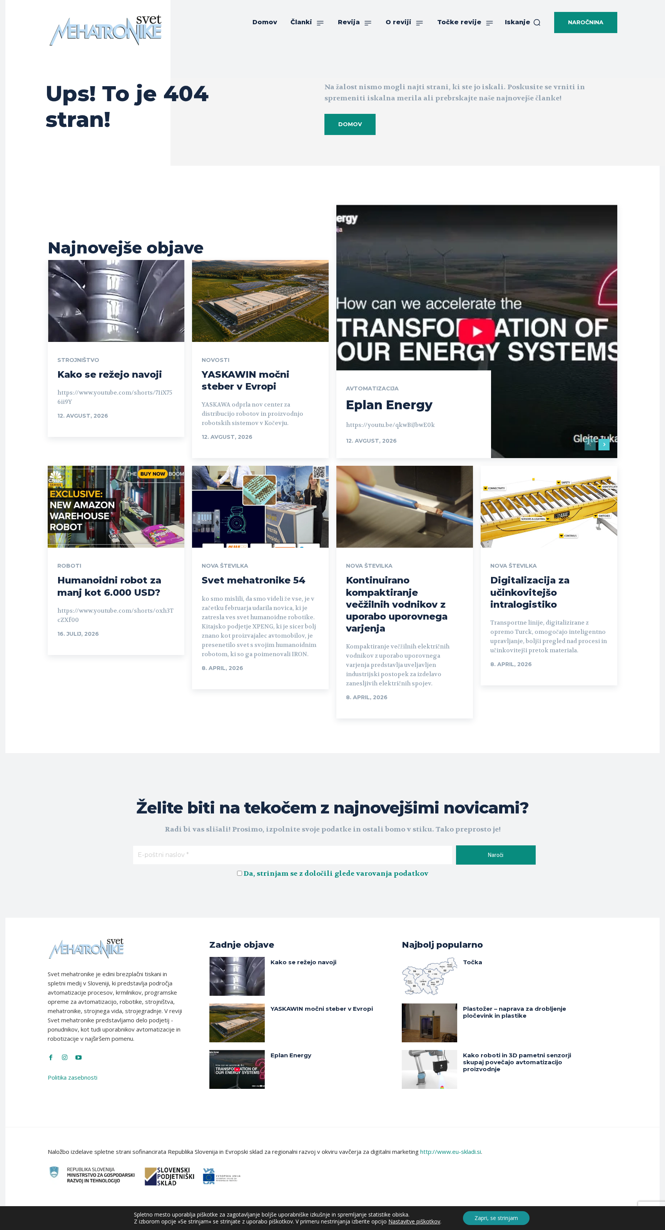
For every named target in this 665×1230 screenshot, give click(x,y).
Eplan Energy (389, 404)
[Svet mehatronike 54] (260, 507)
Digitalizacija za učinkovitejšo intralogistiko (530, 592)
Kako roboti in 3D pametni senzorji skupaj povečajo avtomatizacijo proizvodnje (517, 1062)
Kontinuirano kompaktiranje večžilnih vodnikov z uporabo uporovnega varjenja (397, 604)
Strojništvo (78, 360)
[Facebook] (51, 1058)
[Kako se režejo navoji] (116, 301)
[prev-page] (590, 444)
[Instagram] (65, 1058)
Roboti (69, 565)
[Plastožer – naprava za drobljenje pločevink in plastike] (429, 1022)
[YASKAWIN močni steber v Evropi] (260, 301)
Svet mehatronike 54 (254, 580)
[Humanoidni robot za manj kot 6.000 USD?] (116, 507)
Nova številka (225, 565)
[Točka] (429, 976)
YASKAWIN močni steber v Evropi (245, 380)
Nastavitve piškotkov (414, 1221)
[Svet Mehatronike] (105, 30)
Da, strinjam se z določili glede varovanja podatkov (336, 873)
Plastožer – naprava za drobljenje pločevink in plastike (514, 1012)
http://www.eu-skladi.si (450, 1151)
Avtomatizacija (372, 388)
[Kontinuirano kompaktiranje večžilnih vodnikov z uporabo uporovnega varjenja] (404, 507)
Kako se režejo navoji (109, 374)
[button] (523, 22)
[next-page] (604, 444)
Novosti (215, 360)
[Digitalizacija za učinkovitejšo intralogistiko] (549, 507)
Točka (472, 962)
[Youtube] (78, 1058)
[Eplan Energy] (476, 331)
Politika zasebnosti (72, 1077)
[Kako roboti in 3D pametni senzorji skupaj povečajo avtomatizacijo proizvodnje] (429, 1069)
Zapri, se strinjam (496, 1218)
